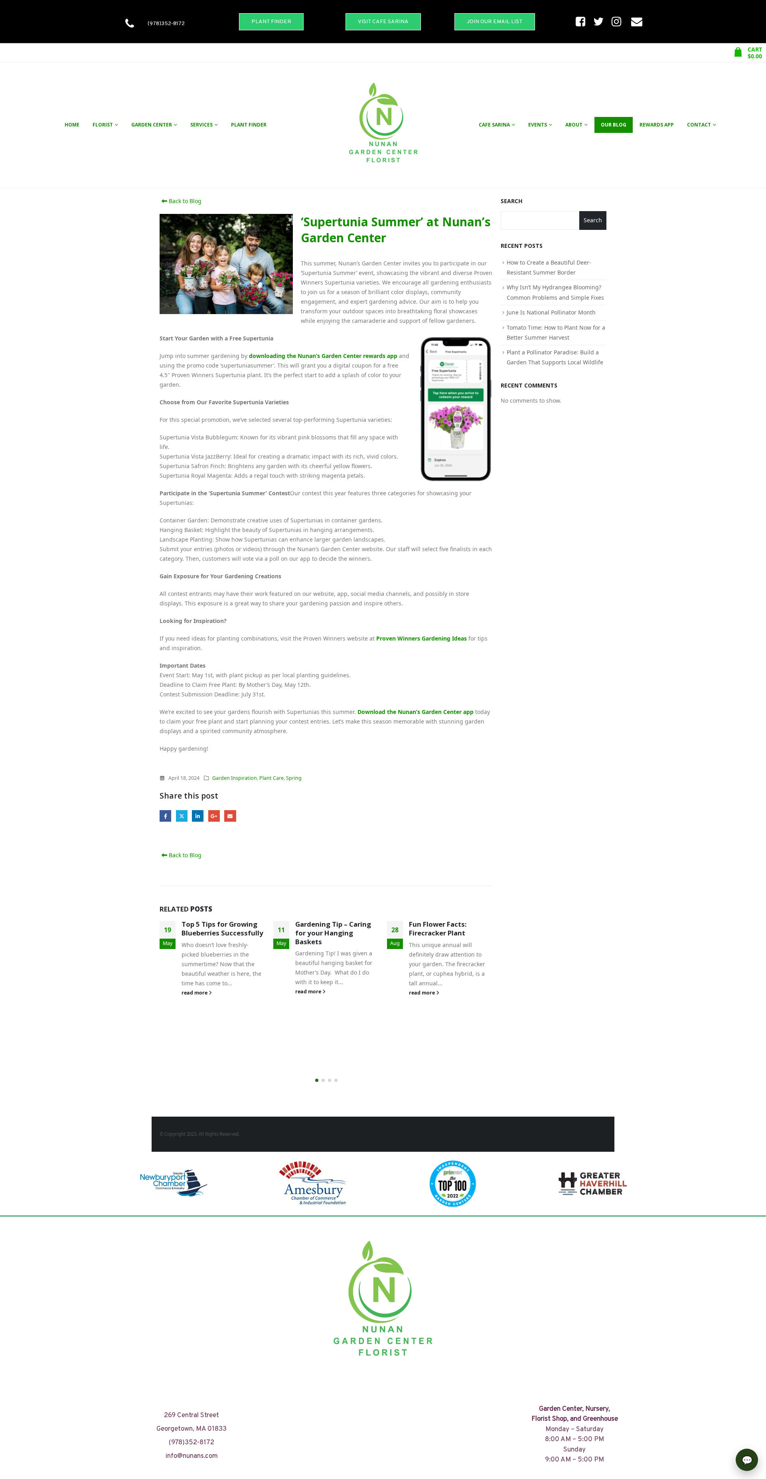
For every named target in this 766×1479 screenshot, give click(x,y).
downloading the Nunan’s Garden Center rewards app (323, 356)
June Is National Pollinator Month (551, 312)
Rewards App (657, 124)
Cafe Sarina (494, 124)
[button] (317, 1080)
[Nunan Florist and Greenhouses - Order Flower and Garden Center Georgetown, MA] (383, 125)
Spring (294, 778)
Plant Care (271, 778)
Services (201, 124)
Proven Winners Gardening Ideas (421, 638)
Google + (214, 816)
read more (195, 992)
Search (512, 201)
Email (230, 816)
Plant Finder (249, 124)
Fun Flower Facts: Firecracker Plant (438, 928)
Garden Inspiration (234, 778)
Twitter (182, 816)
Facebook (165, 816)
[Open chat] (747, 1460)
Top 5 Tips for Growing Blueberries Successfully (222, 928)
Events (537, 124)
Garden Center (151, 124)
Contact (699, 124)
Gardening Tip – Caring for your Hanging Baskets (333, 932)
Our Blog (613, 124)
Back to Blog (184, 201)
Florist (103, 124)
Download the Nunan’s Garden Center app (415, 712)
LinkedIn (197, 816)
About (573, 124)
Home (72, 124)
